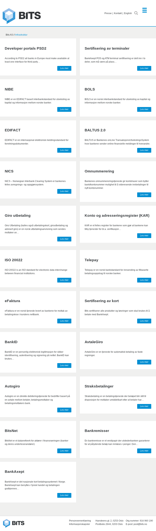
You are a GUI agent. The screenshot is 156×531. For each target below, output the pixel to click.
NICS (9, 171)
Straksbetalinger (99, 386)
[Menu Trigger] (144, 10)
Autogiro (12, 386)
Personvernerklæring (80, 520)
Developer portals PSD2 (25, 48)
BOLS (90, 89)
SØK (136, 13)
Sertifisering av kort (102, 301)
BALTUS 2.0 (95, 130)
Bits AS (22, 16)
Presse (108, 13)
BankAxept (14, 472)
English (128, 13)
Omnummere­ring (99, 171)
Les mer (64, 68)
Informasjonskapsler (79, 524)
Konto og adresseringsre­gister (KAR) (117, 215)
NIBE (9, 89)
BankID (11, 342)
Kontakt (118, 13)
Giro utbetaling (18, 215)
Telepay (91, 260)
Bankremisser (97, 431)
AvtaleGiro (94, 342)
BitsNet (11, 431)
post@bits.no (140, 524)
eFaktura (12, 301)
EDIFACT (13, 130)
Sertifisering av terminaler (107, 48)
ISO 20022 (13, 260)
